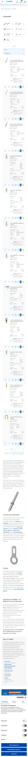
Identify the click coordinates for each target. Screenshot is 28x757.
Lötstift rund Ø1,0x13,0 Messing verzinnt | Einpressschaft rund (16, 93)
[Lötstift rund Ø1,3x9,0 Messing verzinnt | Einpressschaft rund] (6, 124)
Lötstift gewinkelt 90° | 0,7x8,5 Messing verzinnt (16, 288)
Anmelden (15, 78)
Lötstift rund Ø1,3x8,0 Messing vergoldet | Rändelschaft (16, 386)
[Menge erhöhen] (12, 87)
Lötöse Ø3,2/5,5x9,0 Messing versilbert (16, 157)
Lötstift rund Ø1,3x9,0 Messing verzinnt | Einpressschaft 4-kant (16, 61)
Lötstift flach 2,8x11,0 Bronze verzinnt (16, 353)
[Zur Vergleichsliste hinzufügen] (18, 87)
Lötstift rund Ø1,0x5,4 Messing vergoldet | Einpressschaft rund (16, 321)
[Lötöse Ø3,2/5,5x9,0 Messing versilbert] (6, 156)
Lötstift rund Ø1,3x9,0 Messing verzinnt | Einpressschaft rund (16, 125)
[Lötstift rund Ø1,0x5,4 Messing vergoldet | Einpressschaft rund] (6, 320)
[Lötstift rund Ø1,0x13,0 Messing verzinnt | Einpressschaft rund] (6, 92)
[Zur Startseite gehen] (9, 1)
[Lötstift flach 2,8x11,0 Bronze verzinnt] (6, 352)
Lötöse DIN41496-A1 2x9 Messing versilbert (16, 224)
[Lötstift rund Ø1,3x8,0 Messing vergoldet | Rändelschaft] (6, 385)
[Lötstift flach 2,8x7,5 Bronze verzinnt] (6, 190)
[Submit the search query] (1, 5)
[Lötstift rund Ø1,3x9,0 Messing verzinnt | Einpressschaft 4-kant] (6, 60)
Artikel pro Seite (7, 453)
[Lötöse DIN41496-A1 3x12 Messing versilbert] (6, 255)
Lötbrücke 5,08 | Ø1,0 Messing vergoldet (16, 418)
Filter (5, 49)
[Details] (23, 87)
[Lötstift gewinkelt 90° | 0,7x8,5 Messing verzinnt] (6, 287)
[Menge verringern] (5, 87)
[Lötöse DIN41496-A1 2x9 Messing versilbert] (6, 223)
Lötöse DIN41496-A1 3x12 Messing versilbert (17, 256)
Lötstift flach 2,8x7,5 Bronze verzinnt (16, 191)
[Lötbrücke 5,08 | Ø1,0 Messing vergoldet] (6, 417)
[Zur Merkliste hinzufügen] (16, 87)
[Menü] (2, 1)
